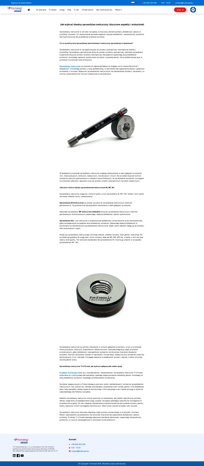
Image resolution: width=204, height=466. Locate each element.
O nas (76, 10)
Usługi (62, 10)
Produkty (53, 10)
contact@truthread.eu (184, 3)
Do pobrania (41, 10)
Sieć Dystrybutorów (104, 10)
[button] (134, 3)
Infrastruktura (87, 10)
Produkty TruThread (68, 373)
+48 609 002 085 (149, 3)
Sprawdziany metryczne (70, 66)
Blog (69, 10)
